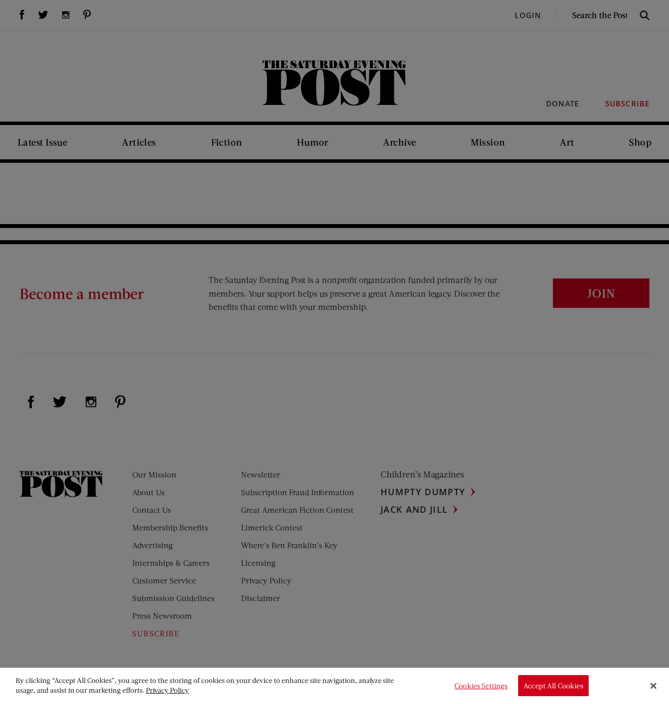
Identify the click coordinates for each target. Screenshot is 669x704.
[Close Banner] (653, 685)
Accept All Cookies (553, 685)
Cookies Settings (480, 685)
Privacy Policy (167, 690)
